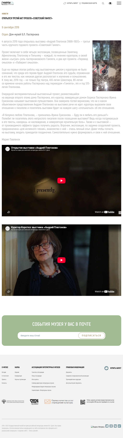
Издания (17, 372)
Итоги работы (35, 379)
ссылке (112, 402)
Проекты (4, 379)
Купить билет (72, 3)
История (4, 372)
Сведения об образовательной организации (77, 376)
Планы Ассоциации (36, 376)
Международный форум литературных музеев (44, 387)
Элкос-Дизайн (33, 431)
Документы (69, 372)
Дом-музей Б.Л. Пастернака (24, 34)
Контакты (4, 383)
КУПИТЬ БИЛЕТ (115, 368)
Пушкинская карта (89, 3)
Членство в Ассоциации (38, 372)
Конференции (18, 376)
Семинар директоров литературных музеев (43, 383)
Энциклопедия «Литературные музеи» (41, 390)
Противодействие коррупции (73, 379)
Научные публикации (20, 379)
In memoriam (5, 376)
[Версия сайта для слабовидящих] (110, 3)
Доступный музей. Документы (74, 383)
